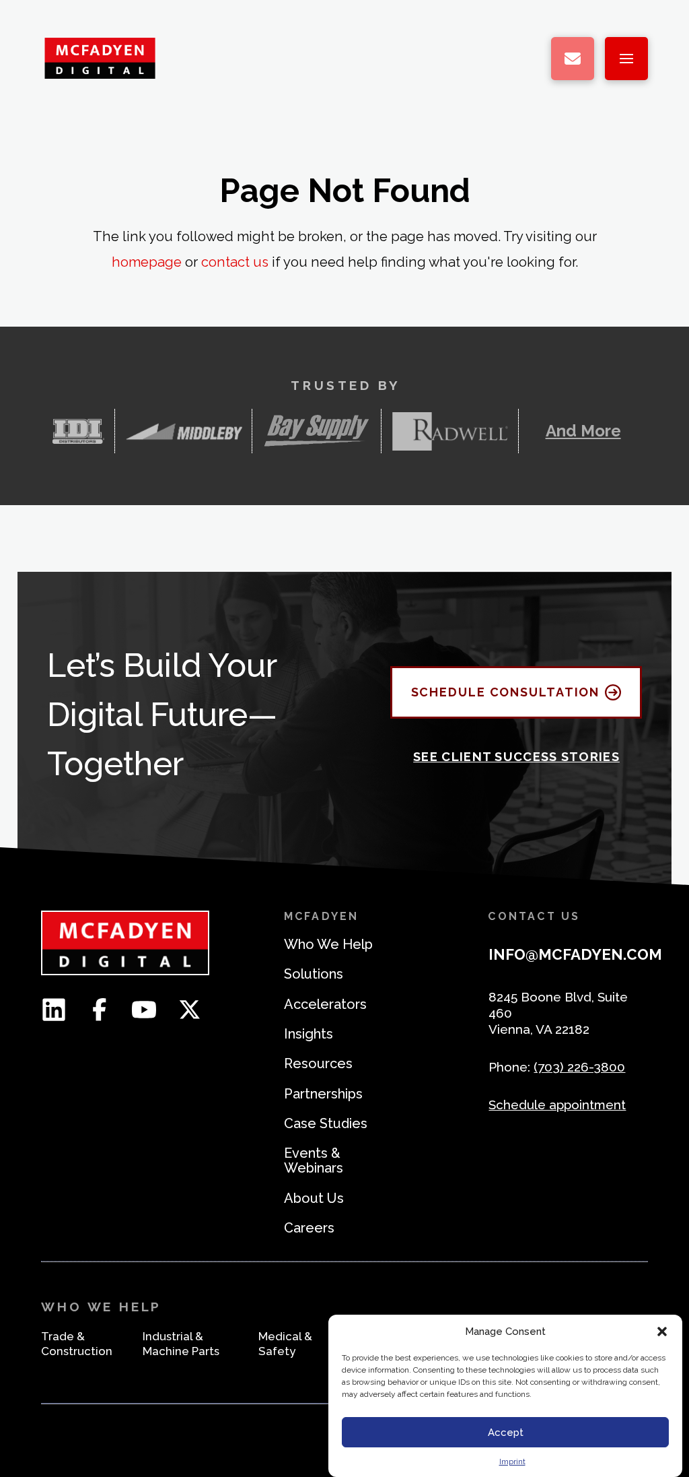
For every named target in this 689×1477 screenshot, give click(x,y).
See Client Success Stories (516, 757)
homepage (147, 262)
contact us (234, 262)
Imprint (512, 1461)
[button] (662, 1331)
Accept (505, 1432)
